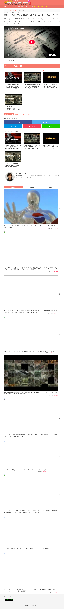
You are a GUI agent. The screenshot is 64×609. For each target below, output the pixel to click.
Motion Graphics (9, 114)
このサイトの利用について (8, 6)
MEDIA (26, 6)
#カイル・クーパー (26, 114)
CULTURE (20, 6)
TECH (31, 6)
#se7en (17, 114)
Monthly (31, 187)
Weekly (13, 187)
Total (50, 187)
